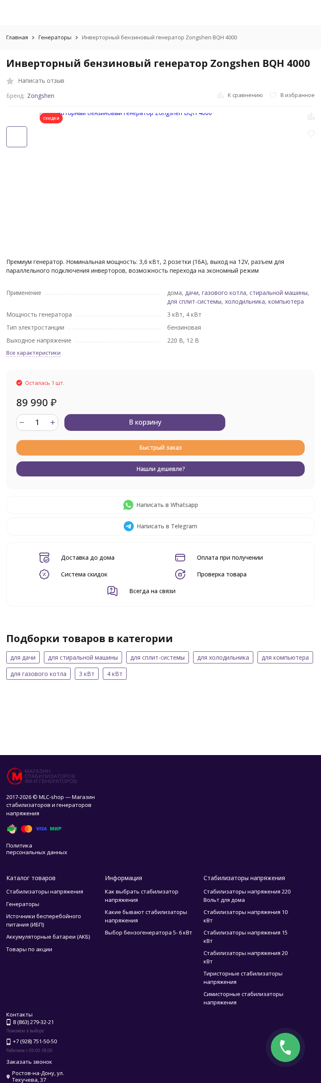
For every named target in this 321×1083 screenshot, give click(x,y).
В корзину (145, 422)
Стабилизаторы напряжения (44, 891)
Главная (17, 37)
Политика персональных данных (36, 849)
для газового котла (38, 674)
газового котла (224, 293)
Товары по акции (29, 949)
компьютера (286, 301)
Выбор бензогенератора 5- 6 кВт (148, 932)
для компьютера (285, 657)
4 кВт (114, 674)
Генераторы (54, 37)
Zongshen (40, 96)
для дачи (23, 657)
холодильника (245, 301)
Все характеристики (33, 352)
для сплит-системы (194, 301)
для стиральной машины (83, 657)
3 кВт (86, 674)
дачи (192, 293)
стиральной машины (279, 293)
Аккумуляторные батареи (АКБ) (48, 936)
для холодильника (223, 657)
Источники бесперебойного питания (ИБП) (43, 920)
